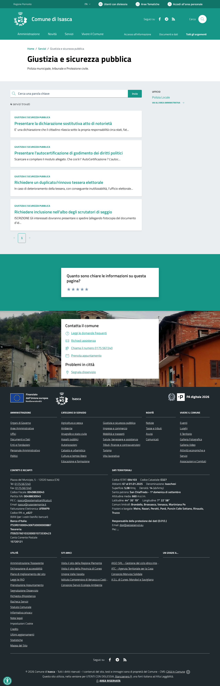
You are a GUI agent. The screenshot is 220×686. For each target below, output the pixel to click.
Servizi (42, 49)
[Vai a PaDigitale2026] (189, 396)
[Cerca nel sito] (202, 19)
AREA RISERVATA (110, 681)
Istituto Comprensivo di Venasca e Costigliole (86, 579)
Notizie (150, 423)
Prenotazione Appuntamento (26, 585)
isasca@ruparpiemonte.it (32, 504)
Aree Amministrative (22, 428)
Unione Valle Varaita (72, 574)
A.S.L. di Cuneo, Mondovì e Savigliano (132, 579)
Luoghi (184, 428)
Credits (14, 629)
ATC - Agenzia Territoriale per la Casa (132, 568)
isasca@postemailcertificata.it (35, 500)
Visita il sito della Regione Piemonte (81, 563)
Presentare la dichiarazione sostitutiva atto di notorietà (63, 123)
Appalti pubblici (69, 439)
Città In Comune (175, 672)
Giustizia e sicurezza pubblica (32, 117)
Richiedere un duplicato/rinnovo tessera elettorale (58, 182)
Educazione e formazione (75, 461)
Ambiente (66, 428)
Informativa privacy (21, 612)
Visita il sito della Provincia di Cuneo (81, 568)
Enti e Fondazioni (20, 445)
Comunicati (152, 439)
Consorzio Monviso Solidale (126, 574)
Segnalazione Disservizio (24, 590)
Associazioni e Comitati (193, 461)
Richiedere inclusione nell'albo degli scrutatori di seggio (63, 212)
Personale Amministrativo (25, 450)
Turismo (107, 450)
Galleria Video (187, 445)
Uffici (13, 434)
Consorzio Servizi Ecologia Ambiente (81, 585)
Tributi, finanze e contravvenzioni (121, 445)
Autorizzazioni (69, 445)
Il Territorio (186, 434)
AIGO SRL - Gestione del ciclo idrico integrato (137, 563)
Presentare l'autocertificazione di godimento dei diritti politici (68, 153)
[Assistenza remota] (188, 672)
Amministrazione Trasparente (27, 563)
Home (30, 49)
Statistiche (16, 640)
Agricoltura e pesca (72, 423)
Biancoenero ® (123, 676)
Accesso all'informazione (137, 34)
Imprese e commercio (115, 428)
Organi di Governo (20, 423)
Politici (14, 456)
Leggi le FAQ (17, 579)
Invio (135, 94)
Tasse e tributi (154, 428)
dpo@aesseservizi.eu (131, 525)
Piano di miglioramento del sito (27, 574)
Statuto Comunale (20, 607)
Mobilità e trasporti (113, 434)
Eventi (183, 423)
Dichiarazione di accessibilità (26, 568)
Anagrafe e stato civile (74, 434)
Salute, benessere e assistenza (120, 439)
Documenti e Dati (20, 439)
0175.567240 (23, 484)
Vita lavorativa (111, 456)
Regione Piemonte (22, 4)
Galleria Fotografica (191, 439)
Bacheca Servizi (19, 601)
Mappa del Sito (18, 645)
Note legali (16, 618)
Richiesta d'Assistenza (23, 596)
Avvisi (149, 434)
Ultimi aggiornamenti (22, 634)
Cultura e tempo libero (73, 456)
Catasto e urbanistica (73, 450)
